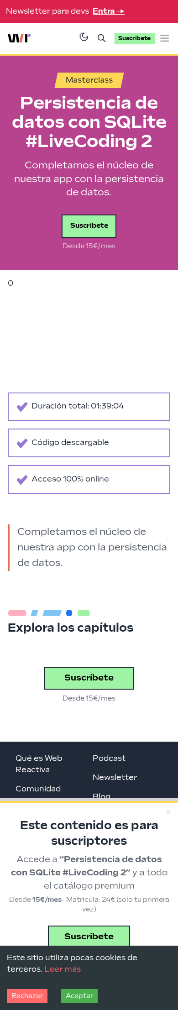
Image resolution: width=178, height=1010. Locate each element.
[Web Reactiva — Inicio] (19, 38)
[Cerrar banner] (168, 812)
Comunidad (38, 789)
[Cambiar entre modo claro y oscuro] (84, 37)
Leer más (62, 969)
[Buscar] (101, 38)
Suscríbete (89, 226)
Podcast (109, 758)
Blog (101, 796)
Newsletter (115, 777)
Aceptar (79, 996)
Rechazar (27, 996)
